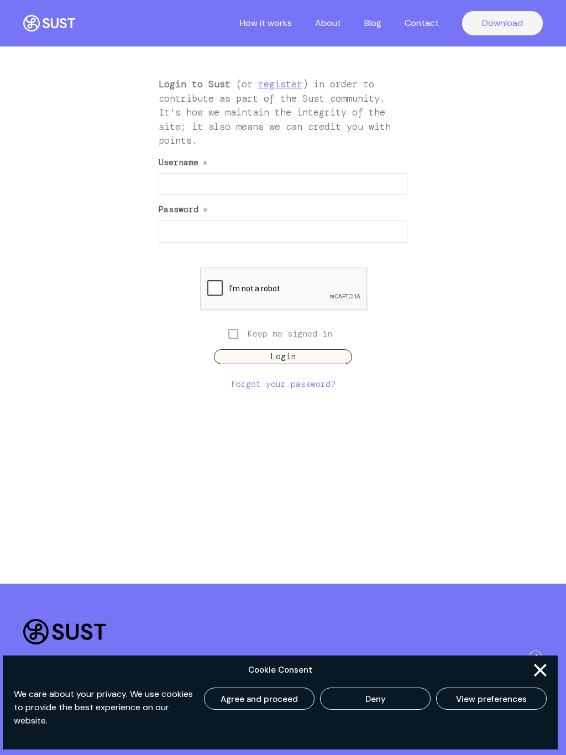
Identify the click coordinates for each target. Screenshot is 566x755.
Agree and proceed (259, 699)
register (280, 84)
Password (183, 209)
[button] (540, 670)
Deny (375, 699)
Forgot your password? (283, 384)
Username (183, 162)
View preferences (491, 699)
